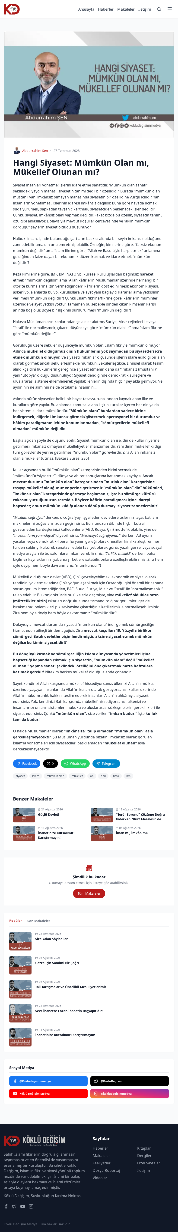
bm (128, 776)
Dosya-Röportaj (106, 1170)
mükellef (77, 776)
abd (103, 776)
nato (116, 776)
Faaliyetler (102, 1163)
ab (91, 776)
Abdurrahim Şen (35, 150)
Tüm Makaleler (89, 893)
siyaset (20, 776)
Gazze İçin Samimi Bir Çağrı (57, 963)
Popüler (15, 920)
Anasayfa (86, 9)
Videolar (100, 1177)
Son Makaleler (38, 921)
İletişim (144, 9)
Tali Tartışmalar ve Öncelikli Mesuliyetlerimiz (70, 987)
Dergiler (144, 1155)
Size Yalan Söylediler (51, 939)
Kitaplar (144, 1148)
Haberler (106, 9)
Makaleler (126, 9)
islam (35, 776)
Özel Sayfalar (148, 1163)
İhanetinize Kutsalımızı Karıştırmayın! (65, 1035)
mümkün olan (55, 776)
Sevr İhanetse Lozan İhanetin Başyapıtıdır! (69, 1011)
